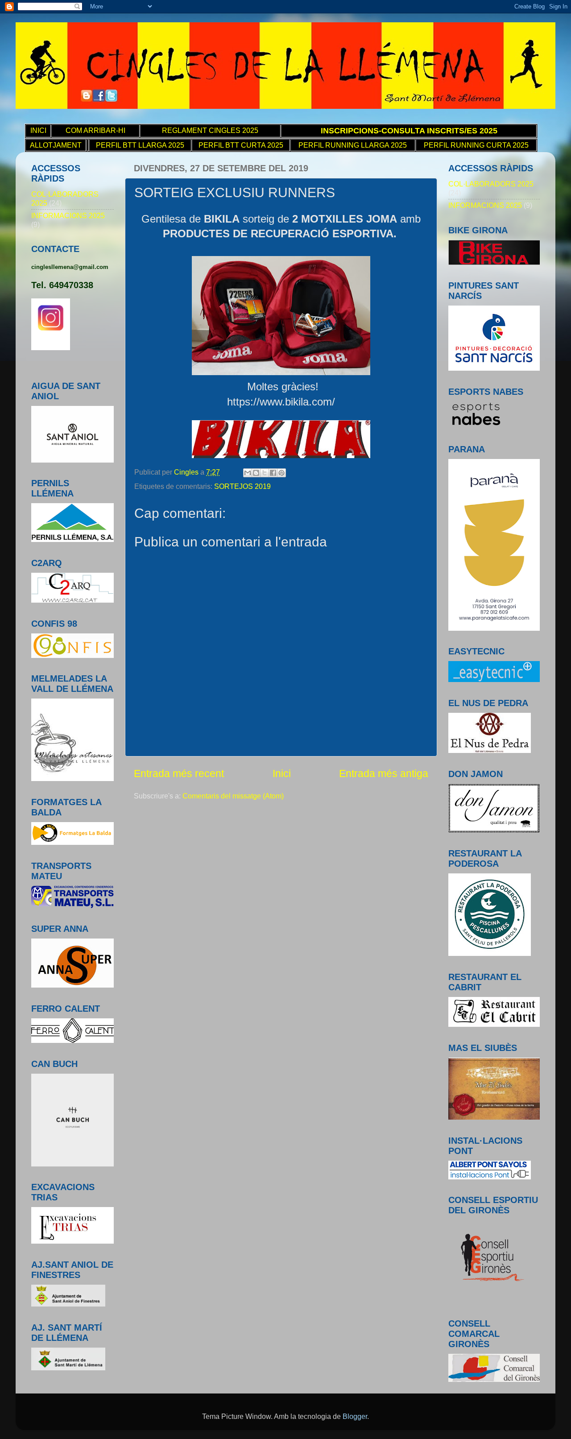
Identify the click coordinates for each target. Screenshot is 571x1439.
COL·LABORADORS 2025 (491, 184)
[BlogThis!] (256, 472)
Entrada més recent (179, 773)
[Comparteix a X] (264, 472)
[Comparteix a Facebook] (273, 472)
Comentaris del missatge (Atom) (233, 796)
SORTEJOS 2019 (242, 486)
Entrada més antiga (383, 773)
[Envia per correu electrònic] (247, 472)
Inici (282, 773)
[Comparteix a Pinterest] (281, 472)
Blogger (355, 1416)
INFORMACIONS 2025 (68, 215)
